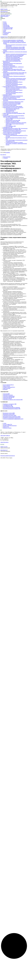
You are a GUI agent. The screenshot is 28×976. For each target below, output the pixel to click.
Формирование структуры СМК (13, 120)
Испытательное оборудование (9, 105)
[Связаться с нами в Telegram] (9, 13)
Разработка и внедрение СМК (9, 404)
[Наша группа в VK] (2, 17)
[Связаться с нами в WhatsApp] (8, 13)
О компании (6, 33)
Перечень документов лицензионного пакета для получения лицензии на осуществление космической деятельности (16, 79)
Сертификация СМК (7, 28)
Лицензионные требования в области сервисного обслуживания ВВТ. (14, 57)
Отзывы (5, 22)
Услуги (4, 21)
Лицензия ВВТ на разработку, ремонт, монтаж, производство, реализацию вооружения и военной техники (14, 42)
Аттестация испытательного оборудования (12, 106)
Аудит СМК (5, 114)
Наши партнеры (6, 156)
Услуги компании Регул (8, 384)
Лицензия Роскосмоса (8, 27)
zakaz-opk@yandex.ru (5, 15)
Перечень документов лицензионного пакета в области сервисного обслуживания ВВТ (16, 55)
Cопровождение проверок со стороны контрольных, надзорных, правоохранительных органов (16, 143)
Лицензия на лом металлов (12, 112)
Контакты (5, 34)
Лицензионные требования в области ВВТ (15, 47)
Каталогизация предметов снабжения (11, 407)
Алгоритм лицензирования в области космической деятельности (14, 85)
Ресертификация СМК (11, 126)
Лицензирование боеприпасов (12, 108)
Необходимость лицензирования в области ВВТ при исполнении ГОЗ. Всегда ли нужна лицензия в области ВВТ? (14, 74)
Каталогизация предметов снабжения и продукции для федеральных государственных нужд (14, 131)
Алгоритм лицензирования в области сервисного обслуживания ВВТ (14, 59)
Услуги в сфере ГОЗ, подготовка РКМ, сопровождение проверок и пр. (11, 134)
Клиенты (5, 24)
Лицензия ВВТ (6, 26)
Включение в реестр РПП (9, 414)
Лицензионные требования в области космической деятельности (14, 82)
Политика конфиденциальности (8, 455)
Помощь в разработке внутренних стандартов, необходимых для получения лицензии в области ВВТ (16, 123)
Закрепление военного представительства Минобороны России (12, 64)
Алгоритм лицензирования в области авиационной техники (14, 93)
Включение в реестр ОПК (9, 413)
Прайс (4, 31)
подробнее (7, 152)
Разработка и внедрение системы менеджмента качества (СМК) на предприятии (13, 116)
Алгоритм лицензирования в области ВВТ (15, 48)
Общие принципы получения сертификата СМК (14, 113)
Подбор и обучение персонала (10, 98)
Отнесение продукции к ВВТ (9, 415)
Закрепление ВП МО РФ (8, 397)
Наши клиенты (6, 385)
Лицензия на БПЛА (7, 94)
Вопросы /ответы (7, 32)
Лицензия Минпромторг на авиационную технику (14, 86)
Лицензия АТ (6, 25)
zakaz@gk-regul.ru (4, 16)
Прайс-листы (6, 426)
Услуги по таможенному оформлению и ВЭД (13, 101)
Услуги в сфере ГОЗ (7, 424)
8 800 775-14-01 (4, 9)
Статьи (4, 29)
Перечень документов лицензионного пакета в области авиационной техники (16, 88)
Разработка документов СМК (12, 121)
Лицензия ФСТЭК (10, 111)
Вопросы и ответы (7, 427)
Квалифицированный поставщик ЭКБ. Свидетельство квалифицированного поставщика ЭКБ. (15, 129)
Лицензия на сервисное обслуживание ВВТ (13, 399)
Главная (2, 36)
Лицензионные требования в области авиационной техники (14, 91)
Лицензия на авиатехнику (9, 396)
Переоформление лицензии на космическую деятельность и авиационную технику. (13, 96)
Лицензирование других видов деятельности (13, 107)
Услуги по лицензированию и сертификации (13, 40)
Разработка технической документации (12, 102)
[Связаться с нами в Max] (10, 13)
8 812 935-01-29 (4, 11)
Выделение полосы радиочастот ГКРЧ (11, 104)
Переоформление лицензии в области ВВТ (12, 69)
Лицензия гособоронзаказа (9, 65)
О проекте (5, 158)
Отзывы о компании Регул (9, 387)
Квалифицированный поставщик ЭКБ (11, 408)
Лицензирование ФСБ (11, 109)
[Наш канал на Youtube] (1, 17)
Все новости (3, 154)
